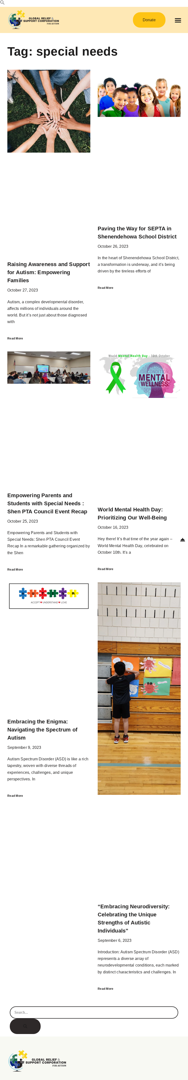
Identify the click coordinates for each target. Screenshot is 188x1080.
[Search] (25, 1026)
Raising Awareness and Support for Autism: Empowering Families (48, 272)
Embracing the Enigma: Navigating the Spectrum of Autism (42, 730)
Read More (15, 338)
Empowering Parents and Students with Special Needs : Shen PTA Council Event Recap (47, 503)
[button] (2, 3)
